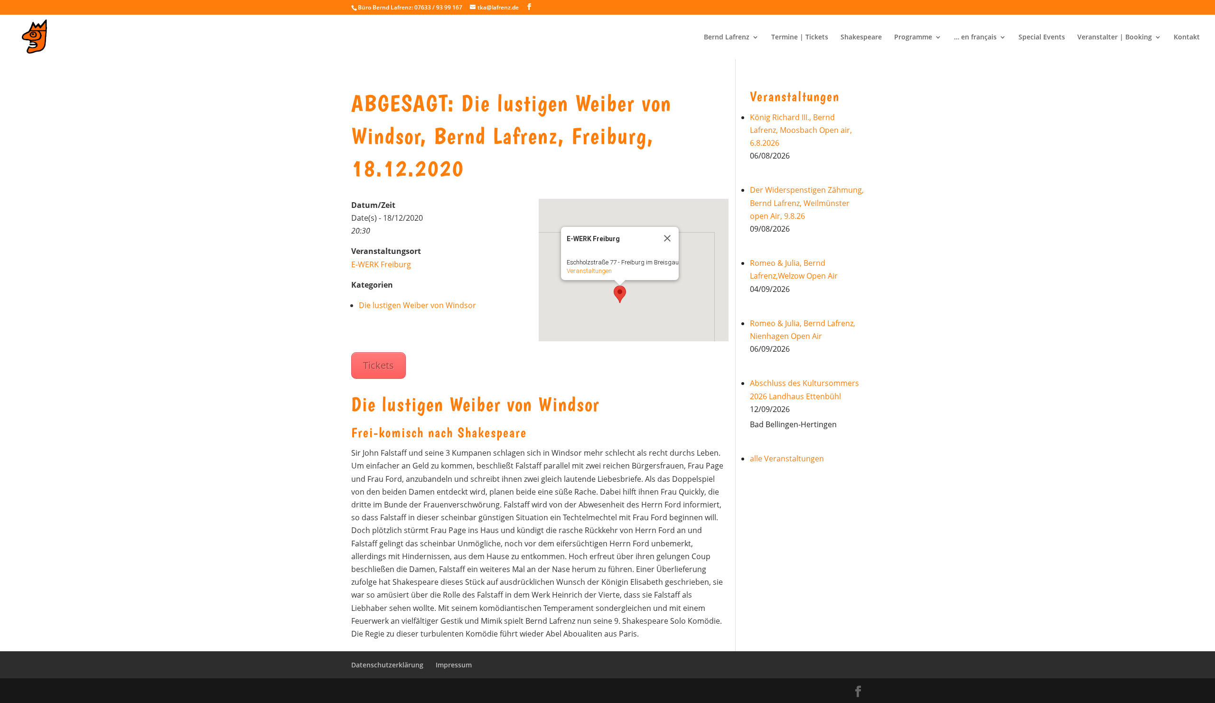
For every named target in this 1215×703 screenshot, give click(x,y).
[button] (620, 294)
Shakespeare (861, 37)
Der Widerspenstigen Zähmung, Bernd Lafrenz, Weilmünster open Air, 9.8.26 (807, 203)
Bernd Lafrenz (726, 37)
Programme (913, 37)
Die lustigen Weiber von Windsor (417, 305)
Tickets (378, 365)
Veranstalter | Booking (1114, 37)
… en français (975, 37)
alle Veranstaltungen (787, 458)
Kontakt (1187, 37)
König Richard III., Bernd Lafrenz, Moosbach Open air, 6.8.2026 (801, 130)
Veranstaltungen (589, 270)
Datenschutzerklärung (387, 664)
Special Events (1042, 37)
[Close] (667, 238)
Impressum (454, 664)
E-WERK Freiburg (381, 264)
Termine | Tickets (799, 37)
